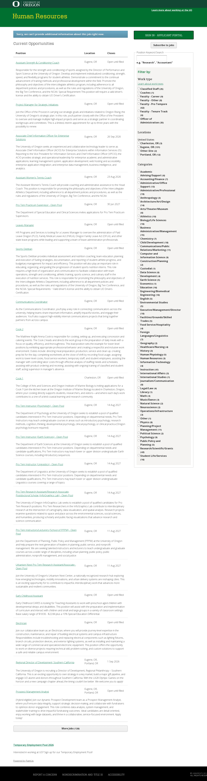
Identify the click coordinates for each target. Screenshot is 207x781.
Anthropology (150, 197)
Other (145, 418)
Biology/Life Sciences (153, 222)
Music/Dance (149, 399)
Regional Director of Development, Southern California (45, 662)
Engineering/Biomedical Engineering (155, 293)
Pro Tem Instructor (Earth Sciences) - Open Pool (42, 437)
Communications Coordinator (32, 301)
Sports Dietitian (24, 249)
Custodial (147, 268)
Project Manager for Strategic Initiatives (37, 104)
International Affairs (154, 373)
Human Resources (152, 358)
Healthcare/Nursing (153, 347)
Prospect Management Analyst (32, 691)
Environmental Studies (154, 304)
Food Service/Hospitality (155, 326)
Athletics (147, 216)
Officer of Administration (151, 120)
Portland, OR (150, 154)
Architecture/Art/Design (155, 203)
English (146, 298)
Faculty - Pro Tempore (153, 105)
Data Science (149, 272)
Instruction (149, 369)
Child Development (154, 242)
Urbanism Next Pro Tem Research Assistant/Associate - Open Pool (46, 566)
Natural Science (151, 403)
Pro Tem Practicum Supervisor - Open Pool (39, 205)
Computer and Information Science (154, 255)
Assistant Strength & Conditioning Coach (37, 62)
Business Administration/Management (155, 231)
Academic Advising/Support (152, 173)
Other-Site (148, 151)
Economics (148, 283)
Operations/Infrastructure (155, 412)
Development (150, 276)
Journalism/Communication (155, 382)
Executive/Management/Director (155, 311)
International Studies (154, 377)
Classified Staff (151, 89)
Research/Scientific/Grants (155, 450)
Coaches (146, 92)
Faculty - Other (150, 100)
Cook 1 (19, 378)
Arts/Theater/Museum (154, 210)
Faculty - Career (151, 96)
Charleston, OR (150, 143)
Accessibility (116, 775)
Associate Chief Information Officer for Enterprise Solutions (42, 137)
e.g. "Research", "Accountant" (155, 62)
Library (146, 392)
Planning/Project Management (150, 427)
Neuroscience (150, 407)
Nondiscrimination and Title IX (82, 775)
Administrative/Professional (155, 192)
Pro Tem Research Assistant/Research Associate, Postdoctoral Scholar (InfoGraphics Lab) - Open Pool (44, 493)
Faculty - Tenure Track (154, 113)
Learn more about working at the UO (172, 10)
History (146, 350)
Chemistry (148, 238)
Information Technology (155, 363)
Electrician (21, 623)
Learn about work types (150, 83)
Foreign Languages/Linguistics (154, 335)
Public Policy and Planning (150, 442)
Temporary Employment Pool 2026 (33, 745)
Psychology (148, 437)
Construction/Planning (154, 262)
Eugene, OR (149, 147)
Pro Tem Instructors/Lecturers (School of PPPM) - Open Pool (46, 531)
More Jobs (70, 728)
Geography (148, 343)
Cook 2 (19, 329)
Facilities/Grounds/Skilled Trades (155, 319)
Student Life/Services (153, 457)
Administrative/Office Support (153, 184)
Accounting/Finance (153, 179)
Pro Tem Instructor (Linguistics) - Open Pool (39, 464)
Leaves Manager (25, 225)
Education (148, 287)
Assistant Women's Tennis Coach (34, 177)
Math (145, 396)
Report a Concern (45, 775)
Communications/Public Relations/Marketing (155, 248)
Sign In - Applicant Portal (163, 35)
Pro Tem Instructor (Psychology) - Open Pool (40, 406)
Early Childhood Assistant (29, 595)
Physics (146, 422)
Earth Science (149, 280)
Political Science (151, 433)
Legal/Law (148, 388)
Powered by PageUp (23, 760)
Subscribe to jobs (163, 45)
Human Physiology (153, 354)
